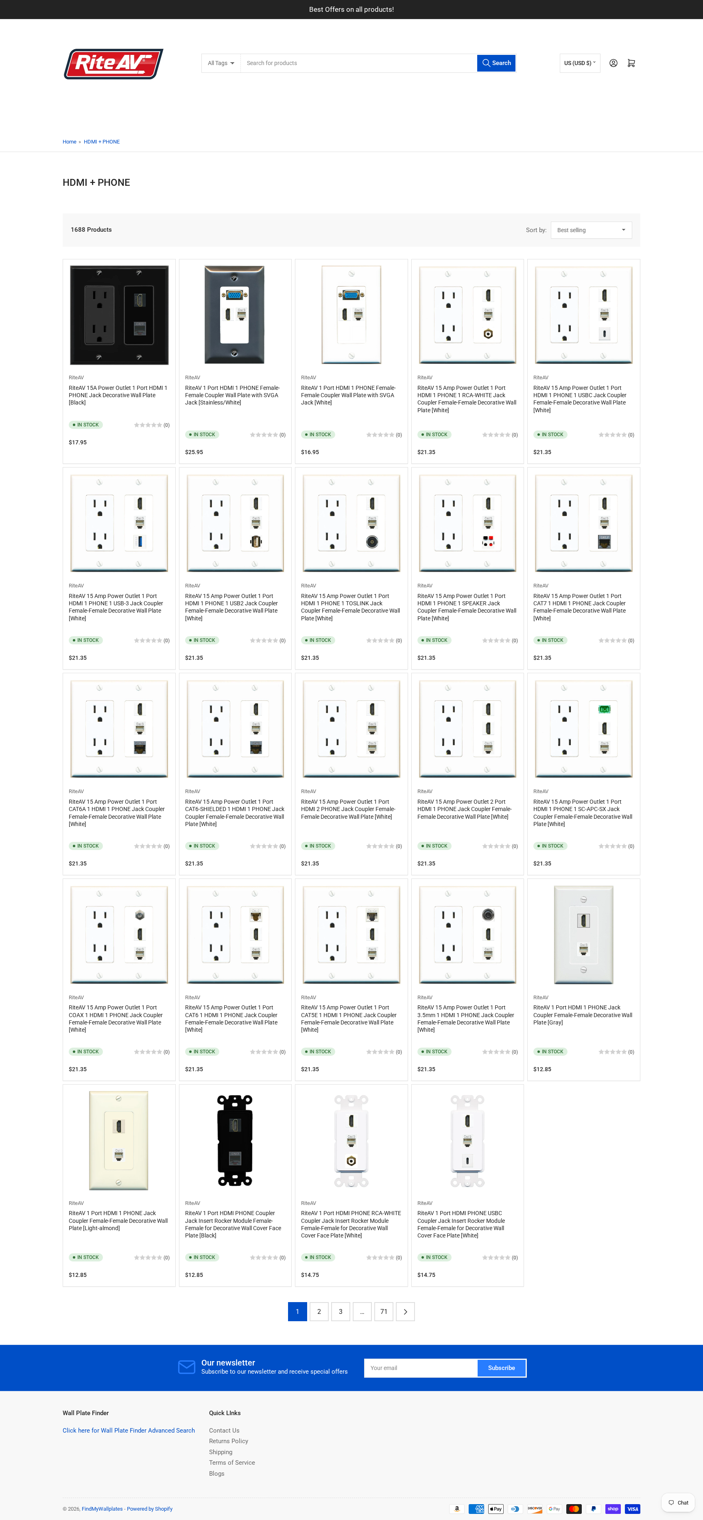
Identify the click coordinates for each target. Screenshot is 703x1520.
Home (69, 142)
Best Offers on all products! (351, 9)
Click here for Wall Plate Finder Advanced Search (129, 1430)
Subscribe (501, 1368)
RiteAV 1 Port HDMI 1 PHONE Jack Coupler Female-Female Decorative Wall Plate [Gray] (582, 1014)
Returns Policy (228, 1441)
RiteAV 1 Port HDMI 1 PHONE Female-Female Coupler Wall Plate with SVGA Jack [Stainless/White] (232, 395)
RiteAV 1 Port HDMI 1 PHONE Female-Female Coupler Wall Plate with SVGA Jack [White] (348, 395)
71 (384, 1312)
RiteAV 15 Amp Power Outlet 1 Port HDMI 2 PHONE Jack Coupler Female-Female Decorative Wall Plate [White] (348, 809)
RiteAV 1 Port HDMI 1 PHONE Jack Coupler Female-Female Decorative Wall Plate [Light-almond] (118, 1220)
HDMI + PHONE (102, 142)
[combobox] (378, 63)
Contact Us (224, 1430)
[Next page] (405, 1311)
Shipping (220, 1452)
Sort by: (536, 230)
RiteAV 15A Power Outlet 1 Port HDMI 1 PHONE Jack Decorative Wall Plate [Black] (118, 395)
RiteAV (76, 377)
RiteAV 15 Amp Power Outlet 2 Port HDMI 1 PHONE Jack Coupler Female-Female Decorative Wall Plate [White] (464, 809)
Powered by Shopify (149, 1509)
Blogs (217, 1473)
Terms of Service (232, 1462)
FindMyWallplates (102, 1509)
